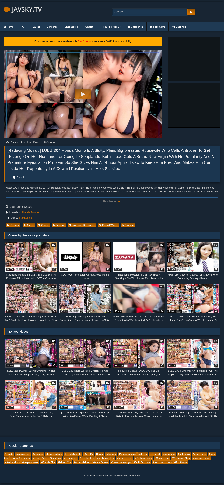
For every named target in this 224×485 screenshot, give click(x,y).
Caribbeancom (23, 454)
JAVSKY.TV (26, 9)
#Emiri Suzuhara (142, 462)
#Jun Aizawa (180, 462)
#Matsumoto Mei (201, 458)
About (20, 177)
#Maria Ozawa (100, 462)
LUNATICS (26, 217)
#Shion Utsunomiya (121, 462)
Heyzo (99, 454)
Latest (36, 26)
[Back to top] (213, 474)
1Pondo (9, 454)
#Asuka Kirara (12, 462)
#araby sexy (184, 454)
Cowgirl (45, 225)
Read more (110, 201)
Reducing (14, 225)
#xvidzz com (199, 454)
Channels (181, 26)
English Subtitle (73, 454)
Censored (52, 26)
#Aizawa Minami (82, 462)
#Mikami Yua (64, 462)
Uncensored (71, 26)
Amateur (89, 26)
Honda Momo (30, 212)
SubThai (142, 454)
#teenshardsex (87, 458)
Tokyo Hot (155, 454)
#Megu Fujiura (162, 458)
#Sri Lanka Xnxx (143, 458)
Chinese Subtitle (54, 454)
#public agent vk (105, 458)
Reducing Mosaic (111, 26)
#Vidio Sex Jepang (20, 458)
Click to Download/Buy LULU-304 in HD (35, 142)
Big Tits (30, 225)
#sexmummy (70, 458)
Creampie (60, 225)
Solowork (129, 225)
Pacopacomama (127, 454)
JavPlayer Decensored (83, 225)
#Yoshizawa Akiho (181, 458)
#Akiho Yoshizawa (162, 462)
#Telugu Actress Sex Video (47, 458)
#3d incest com (124, 458)
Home (10, 26)
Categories (137, 26)
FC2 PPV (88, 454)
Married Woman (110, 225)
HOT (23, 26)
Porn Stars (159, 26)
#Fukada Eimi (48, 462)
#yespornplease (30, 462)
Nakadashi (111, 454)
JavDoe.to (84, 41)
